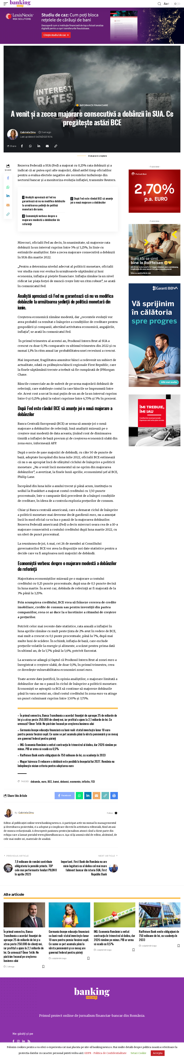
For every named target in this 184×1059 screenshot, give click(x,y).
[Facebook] (13, 1041)
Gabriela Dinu (28, 132)
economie (75, 781)
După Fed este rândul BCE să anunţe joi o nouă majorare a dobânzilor (91, 200)
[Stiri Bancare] (20, 4)
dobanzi (64, 781)
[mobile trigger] (7, 4)
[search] (159, 4)
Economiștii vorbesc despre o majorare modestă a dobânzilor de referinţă (41, 220)
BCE (50, 781)
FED (93, 781)
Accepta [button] (157, 1053)
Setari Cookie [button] (138, 1053)
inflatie (86, 781)
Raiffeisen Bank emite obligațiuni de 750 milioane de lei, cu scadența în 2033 (63, 755)
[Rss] (28, 1041)
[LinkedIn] (23, 1041)
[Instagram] (18, 1041)
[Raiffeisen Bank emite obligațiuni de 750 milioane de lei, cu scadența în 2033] (159, 914)
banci (56, 781)
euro (43, 781)
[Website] (116, 813)
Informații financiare (94, 105)
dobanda (35, 781)
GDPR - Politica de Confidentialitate (105, 1053)
